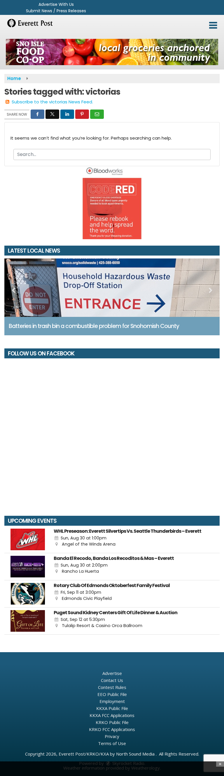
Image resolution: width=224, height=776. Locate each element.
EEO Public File (112, 694)
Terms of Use (112, 743)
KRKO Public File (112, 722)
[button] (213, 25)
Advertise (112, 673)
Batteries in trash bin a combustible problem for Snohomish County (94, 326)
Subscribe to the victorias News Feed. (52, 102)
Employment (112, 701)
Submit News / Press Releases (56, 11)
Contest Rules (112, 687)
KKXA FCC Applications (112, 715)
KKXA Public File (112, 708)
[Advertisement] (112, 52)
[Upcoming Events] (27, 539)
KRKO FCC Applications (112, 729)
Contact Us (112, 680)
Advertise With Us (56, 4)
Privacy (112, 736)
